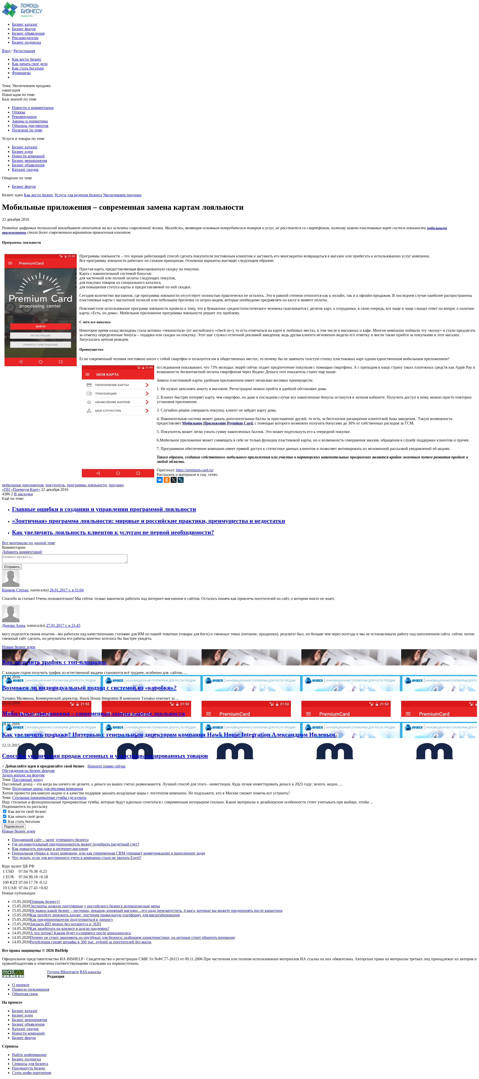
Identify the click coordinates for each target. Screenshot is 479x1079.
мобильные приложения (22, 485)
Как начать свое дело (30, 64)
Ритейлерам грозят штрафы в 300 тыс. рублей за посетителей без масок (90, 942)
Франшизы (21, 73)
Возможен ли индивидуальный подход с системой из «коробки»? (89, 687)
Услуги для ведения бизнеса (78, 195)
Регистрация (24, 51)
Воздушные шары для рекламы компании (47, 788)
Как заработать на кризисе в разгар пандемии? (69, 928)
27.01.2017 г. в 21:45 (63, 625)
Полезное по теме (27, 130)
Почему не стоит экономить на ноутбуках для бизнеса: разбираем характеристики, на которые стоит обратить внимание (132, 937)
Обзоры (18, 112)
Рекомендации (24, 116)
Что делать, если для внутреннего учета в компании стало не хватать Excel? (76, 858)
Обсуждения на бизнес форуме (28, 770)
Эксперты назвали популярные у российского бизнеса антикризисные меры (95, 906)
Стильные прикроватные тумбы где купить (49, 797)
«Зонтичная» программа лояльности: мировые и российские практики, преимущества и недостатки (148, 521)
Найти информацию (29, 1055)
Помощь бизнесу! (45, 901)
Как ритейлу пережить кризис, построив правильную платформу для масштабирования (105, 915)
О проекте (20, 985)
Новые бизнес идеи (18, 647)
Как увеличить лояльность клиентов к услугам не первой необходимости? (113, 532)
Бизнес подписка (26, 42)
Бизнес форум (24, 29)
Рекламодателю (25, 38)
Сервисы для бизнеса (30, 1064)
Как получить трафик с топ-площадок (54, 662)
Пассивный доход (27, 779)
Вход (6, 51)
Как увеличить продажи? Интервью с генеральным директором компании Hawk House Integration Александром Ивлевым (168, 734)
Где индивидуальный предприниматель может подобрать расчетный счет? (75, 844)
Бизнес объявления (28, 33)
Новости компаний (28, 156)
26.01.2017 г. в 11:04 (67, 590)
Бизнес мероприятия (29, 160)
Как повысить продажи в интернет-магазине (50, 849)
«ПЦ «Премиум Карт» (21, 489)
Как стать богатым (28, 68)
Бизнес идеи (22, 151)
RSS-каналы (90, 972)
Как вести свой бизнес (26, 811)
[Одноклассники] (167, 480)
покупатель (55, 485)
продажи (116, 485)
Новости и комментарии (33, 108)
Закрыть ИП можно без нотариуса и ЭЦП (65, 924)
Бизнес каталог (25, 24)
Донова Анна (13, 625)
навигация (11, 90)
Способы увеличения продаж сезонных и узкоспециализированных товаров (105, 756)
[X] (174, 480)
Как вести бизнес (26, 59)
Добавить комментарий (22, 552)
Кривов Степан (15, 590)
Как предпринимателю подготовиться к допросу (71, 919)
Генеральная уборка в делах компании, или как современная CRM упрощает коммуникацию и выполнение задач (108, 853)
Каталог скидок (25, 169)
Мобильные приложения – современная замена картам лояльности (93, 713)
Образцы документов (30, 125)
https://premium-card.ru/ (195, 470)
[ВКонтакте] (160, 480)
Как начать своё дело (25, 816)
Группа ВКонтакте (63, 972)
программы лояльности (87, 485)
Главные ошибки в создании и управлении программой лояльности (104, 509)
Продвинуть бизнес (28, 1068)
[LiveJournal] (181, 480)
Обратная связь (25, 994)
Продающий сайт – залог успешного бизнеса (50, 840)
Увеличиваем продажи (122, 195)
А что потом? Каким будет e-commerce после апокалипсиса (80, 933)
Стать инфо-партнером (31, 1073)
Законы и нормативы (30, 121)
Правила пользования (30, 989)
